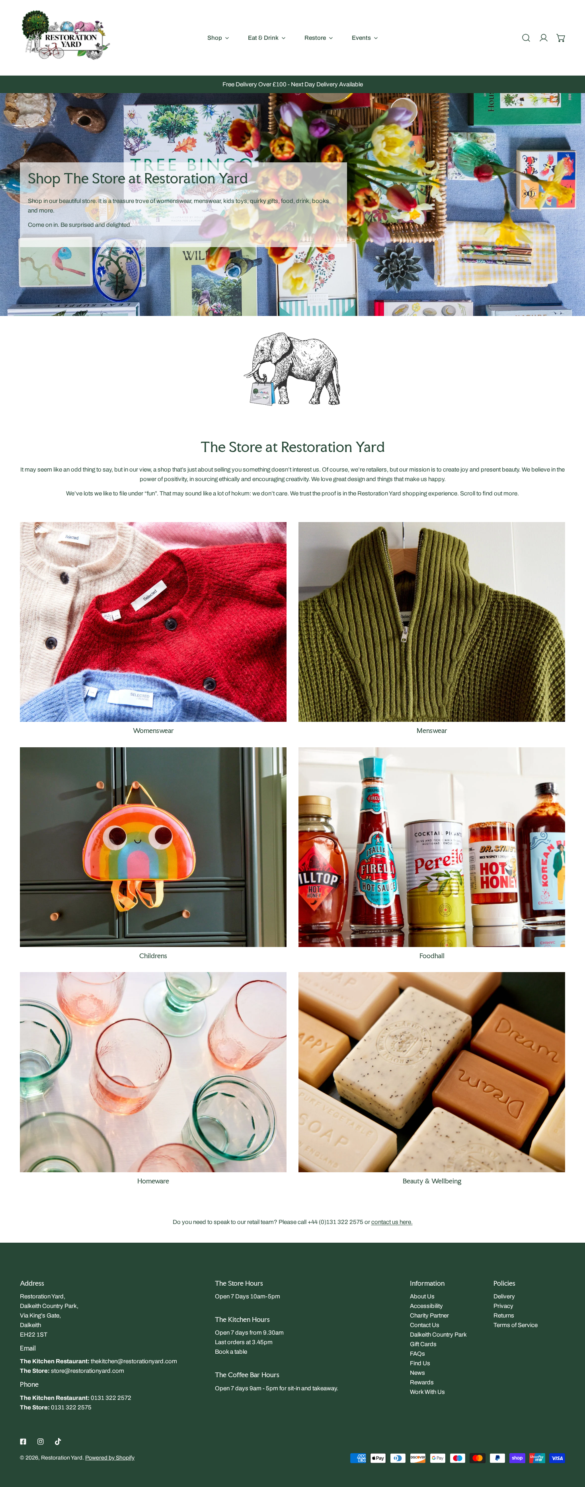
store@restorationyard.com (87, 1371)
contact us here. (392, 1222)
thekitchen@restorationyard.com (134, 1361)
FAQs (417, 1354)
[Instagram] (40, 1442)
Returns (503, 1315)
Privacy (503, 1306)
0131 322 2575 (71, 1407)
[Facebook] (23, 1442)
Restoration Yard (61, 1458)
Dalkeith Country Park (438, 1334)
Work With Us (427, 1392)
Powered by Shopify (110, 1458)
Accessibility (426, 1306)
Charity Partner (429, 1315)
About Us (422, 1296)
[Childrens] (153, 847)
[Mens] (431, 622)
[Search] (526, 38)
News (417, 1373)
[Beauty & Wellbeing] (431, 1072)
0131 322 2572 (111, 1398)
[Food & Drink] (431, 847)
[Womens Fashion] (153, 622)
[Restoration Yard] (65, 37)
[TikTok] (58, 1441)
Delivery (504, 1296)
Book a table (231, 1352)
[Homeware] (153, 1072)
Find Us (420, 1363)
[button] (561, 38)
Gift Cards (423, 1344)
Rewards (422, 1382)
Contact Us (424, 1325)
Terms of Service (515, 1325)
